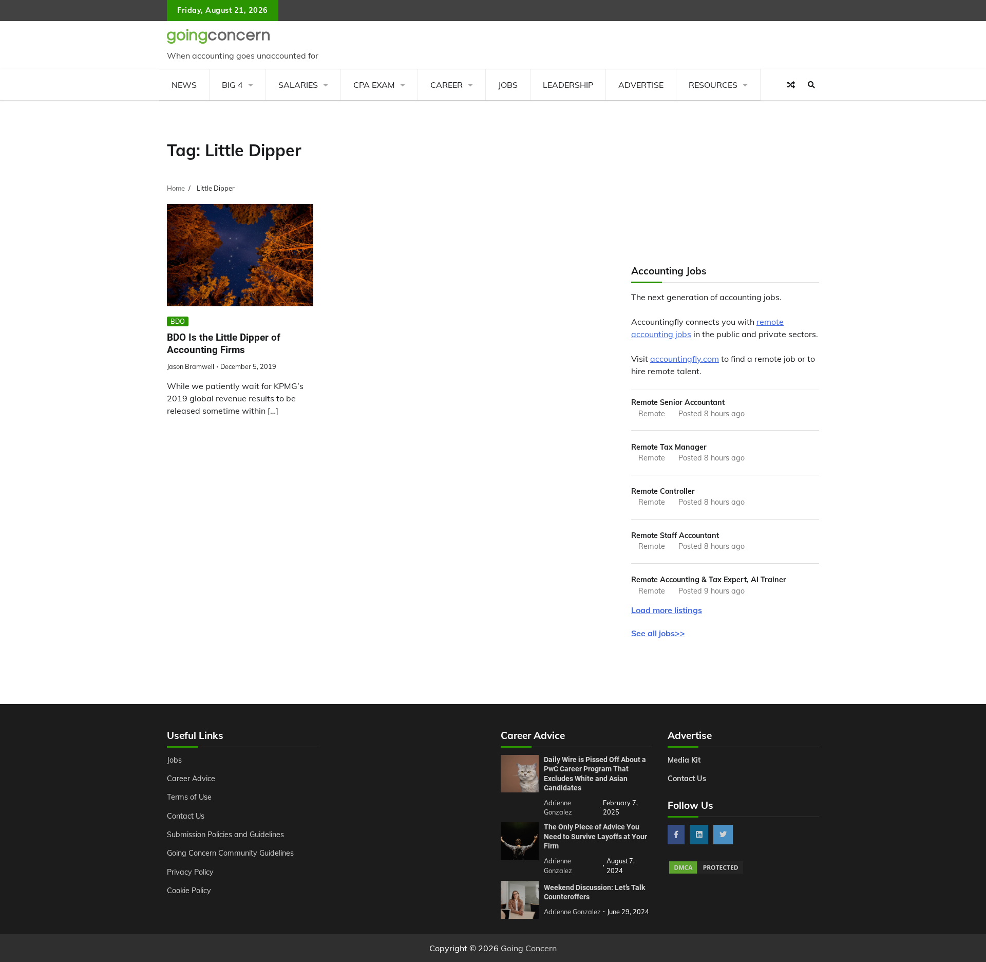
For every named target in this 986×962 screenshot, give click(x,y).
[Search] (811, 84)
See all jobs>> (658, 633)
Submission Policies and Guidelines (225, 834)
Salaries (298, 85)
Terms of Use (189, 797)
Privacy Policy (190, 872)
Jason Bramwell (190, 366)
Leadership (568, 85)
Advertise (640, 85)
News (184, 85)
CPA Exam (374, 85)
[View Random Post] (791, 84)
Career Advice (191, 778)
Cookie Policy (189, 890)
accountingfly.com (684, 359)
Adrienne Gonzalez (572, 912)
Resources (713, 85)
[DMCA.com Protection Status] (706, 872)
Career (446, 85)
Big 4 (232, 85)
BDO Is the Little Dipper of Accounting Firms (223, 343)
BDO (177, 321)
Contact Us (185, 816)
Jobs (508, 85)
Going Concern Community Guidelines (230, 853)
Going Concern (529, 948)
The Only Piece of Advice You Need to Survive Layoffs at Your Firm (595, 836)
